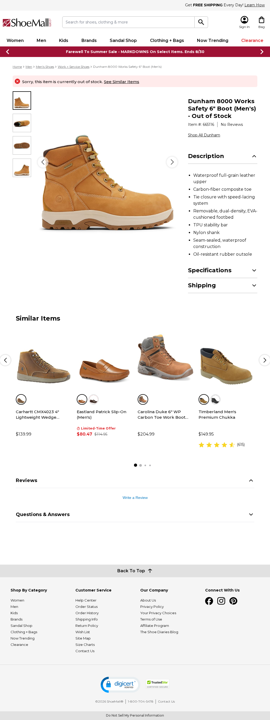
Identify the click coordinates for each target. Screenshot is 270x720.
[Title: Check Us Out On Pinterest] (233, 601)
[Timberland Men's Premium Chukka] (226, 358)
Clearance (252, 40)
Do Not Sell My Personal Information (135, 715)
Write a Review (135, 497)
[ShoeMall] (27, 22)
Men (41, 40)
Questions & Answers (43, 514)
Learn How (254, 5)
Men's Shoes (45, 67)
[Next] (172, 162)
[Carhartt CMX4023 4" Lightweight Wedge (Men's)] (43, 358)
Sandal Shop (123, 40)
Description (206, 156)
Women (15, 40)
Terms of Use (151, 619)
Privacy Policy (152, 606)
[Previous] (43, 162)
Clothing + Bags (167, 40)
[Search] (201, 22)
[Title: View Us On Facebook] (209, 601)
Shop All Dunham (204, 135)
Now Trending (212, 40)
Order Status (86, 606)
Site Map (83, 638)
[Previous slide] (8, 52)
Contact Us (84, 651)
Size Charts (85, 644)
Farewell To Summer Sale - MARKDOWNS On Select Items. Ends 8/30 (135, 51)
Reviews (26, 480)
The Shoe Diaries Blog (159, 632)
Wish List (82, 632)
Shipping (202, 285)
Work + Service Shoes (73, 67)
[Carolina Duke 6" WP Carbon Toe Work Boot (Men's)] (165, 358)
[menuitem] (15, 40)
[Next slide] (262, 52)
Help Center (86, 600)
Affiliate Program (154, 625)
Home (17, 67)
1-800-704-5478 (140, 701)
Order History (87, 613)
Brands (89, 40)
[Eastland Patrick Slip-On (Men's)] (104, 358)
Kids (63, 40)
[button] (120, 684)
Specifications (210, 270)
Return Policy (86, 625)
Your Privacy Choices (158, 613)
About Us (148, 600)
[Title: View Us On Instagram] (221, 601)
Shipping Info (86, 619)
